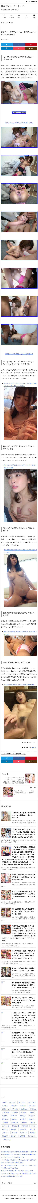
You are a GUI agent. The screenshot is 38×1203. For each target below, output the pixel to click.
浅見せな (24, 1122)
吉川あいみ (24, 1109)
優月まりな (5, 1109)
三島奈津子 (14, 1105)
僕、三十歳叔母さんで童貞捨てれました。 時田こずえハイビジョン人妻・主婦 (23, 911)
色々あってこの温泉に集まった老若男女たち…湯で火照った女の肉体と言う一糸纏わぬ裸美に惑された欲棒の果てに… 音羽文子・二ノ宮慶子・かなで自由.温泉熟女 (23, 1068)
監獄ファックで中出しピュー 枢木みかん (19, 123)
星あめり (32, 1112)
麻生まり (13, 1136)
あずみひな (22, 1102)
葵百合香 (14, 1132)
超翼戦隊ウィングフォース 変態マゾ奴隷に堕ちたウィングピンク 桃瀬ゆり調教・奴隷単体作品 (23, 1035)
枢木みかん (32, 742)
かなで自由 (32, 1102)
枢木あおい (5, 1119)
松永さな (32, 1116)
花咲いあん (5, 1132)
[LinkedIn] (7, 48)
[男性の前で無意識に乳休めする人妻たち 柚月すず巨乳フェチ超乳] (20, 580)
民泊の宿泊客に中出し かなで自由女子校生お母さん (20, 684)
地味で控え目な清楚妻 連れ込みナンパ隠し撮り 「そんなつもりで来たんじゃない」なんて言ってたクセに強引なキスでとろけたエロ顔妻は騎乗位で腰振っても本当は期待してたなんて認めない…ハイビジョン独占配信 (18, 933)
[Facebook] (19, 44)
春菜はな (14, 1116)
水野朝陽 (5, 1122)
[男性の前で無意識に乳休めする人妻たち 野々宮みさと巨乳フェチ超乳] (20, 495)
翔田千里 (32, 1129)
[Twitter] (7, 44)
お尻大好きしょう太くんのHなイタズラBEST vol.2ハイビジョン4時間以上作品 (23, 1000)
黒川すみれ (31, 1136)
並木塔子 (23, 1105)
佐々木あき (32, 1105)
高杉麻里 (5, 1136)
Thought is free (29, 1198)
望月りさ (23, 1116)
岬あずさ (23, 1112)
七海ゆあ (5, 1105)
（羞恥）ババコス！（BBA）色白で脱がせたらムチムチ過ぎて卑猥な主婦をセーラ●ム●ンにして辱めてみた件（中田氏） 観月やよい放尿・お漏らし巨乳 (24, 1018)
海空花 (33, 1122)
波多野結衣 (14, 1122)
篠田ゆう (5, 1129)
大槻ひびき (5, 1112)
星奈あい (5, 1116)
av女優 (4, 1102)
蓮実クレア (23, 1132)
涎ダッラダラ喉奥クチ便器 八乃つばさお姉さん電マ (17, 1171)
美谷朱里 (13, 1129)
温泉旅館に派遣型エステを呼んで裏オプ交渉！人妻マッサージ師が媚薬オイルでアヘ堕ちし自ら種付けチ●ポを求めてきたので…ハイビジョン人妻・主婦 (18, 1154)
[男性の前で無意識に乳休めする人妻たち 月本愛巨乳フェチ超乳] (20, 646)
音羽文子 (32, 1132)
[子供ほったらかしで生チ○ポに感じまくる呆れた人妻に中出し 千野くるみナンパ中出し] (20, 413)
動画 (12, 22)
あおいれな (12, 1102)
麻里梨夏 (22, 1136)
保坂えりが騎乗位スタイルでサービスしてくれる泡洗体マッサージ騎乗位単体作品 (23, 877)
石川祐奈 (25, 1126)
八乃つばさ (15, 1109)
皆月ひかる (15, 1126)
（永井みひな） (7, 1139)
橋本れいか (32, 1119)
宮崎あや (15, 1112)
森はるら (14, 1119)
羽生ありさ (23, 1129)
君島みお (33, 1109)
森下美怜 (23, 1119)
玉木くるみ (5, 1126)
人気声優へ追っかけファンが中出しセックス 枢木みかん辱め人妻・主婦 (23, 815)
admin (34, 747)
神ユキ (33, 1126)
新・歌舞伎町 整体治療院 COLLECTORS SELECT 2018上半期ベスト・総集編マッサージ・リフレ (23, 985)
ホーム (5, 22)
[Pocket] (19, 48)
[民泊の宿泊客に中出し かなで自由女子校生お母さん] (20, 712)
